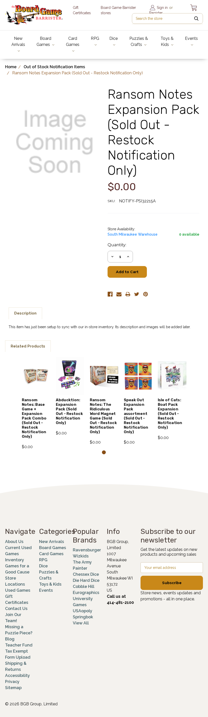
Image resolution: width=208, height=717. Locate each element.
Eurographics (86, 592)
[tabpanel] (36, 403)
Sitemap (13, 687)
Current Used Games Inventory (18, 553)
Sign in (162, 8)
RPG (95, 38)
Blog (9, 639)
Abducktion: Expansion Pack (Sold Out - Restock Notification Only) (69, 411)
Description (25, 313)
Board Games (44, 41)
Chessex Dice (86, 574)
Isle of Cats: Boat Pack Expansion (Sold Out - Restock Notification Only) (170, 414)
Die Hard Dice (86, 580)
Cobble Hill (83, 586)
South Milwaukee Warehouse (133, 234)
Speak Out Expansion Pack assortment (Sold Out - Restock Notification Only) (136, 416)
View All (81, 623)
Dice (113, 38)
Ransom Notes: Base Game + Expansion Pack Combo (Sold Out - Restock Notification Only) (34, 418)
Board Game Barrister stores (118, 10)
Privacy (12, 681)
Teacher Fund (18, 645)
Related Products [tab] (28, 346)
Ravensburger (87, 550)
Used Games (17, 590)
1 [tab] (104, 452)
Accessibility (17, 675)
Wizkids (81, 556)
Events (191, 38)
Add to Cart (36, 384)
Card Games (72, 41)
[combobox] (167, 18)
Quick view (36, 367)
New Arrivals (18, 41)
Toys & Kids (167, 41)
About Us (14, 541)
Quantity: (117, 244)
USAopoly (82, 610)
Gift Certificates (82, 10)
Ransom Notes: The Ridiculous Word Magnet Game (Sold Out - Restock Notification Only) (103, 416)
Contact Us (16, 608)
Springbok (83, 617)
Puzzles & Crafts (138, 41)
